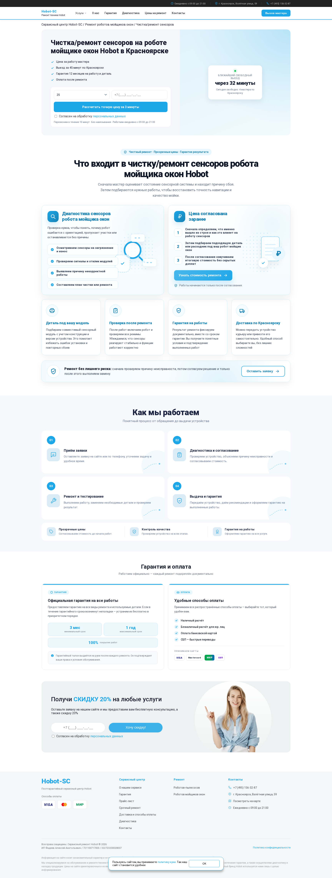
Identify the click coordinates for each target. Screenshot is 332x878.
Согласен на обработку (89, 736)
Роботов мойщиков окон (189, 794)
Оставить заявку (260, 371)
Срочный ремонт (130, 807)
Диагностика (130, 13)
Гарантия (111, 13)
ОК (204, 863)
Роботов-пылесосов (187, 787)
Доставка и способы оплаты (137, 814)
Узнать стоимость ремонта (200, 275)
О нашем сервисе (130, 787)
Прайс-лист (126, 801)
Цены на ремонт (155, 13)
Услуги (79, 13)
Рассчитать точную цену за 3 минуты (110, 107)
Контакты (178, 13)
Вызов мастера (276, 13)
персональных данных (109, 116)
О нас (95, 13)
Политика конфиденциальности (271, 847)
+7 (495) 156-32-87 (280, 3)
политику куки (167, 862)
